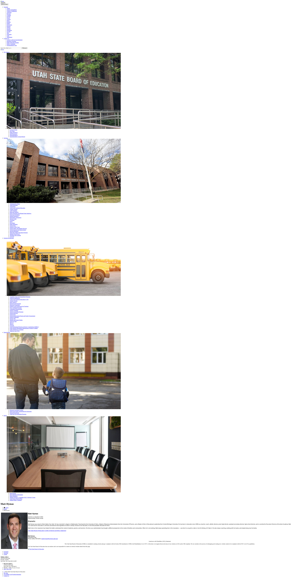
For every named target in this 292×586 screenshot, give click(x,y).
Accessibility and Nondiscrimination (12, 574)
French (8, 18)
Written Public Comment (16, 500)
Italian (8, 20)
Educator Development (15, 303)
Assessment (12, 206)
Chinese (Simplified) (12, 9)
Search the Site (4, 48)
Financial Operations (15, 214)
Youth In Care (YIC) (15, 331)
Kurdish (9, 22)
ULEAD (12, 236)
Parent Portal (7, 332)
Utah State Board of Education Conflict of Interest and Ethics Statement (47, 530)
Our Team (12, 131)
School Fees (13, 225)
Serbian (8, 27)
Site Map (6, 573)
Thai (8, 33)
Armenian (9, 12)
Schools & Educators (9, 238)
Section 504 (12, 318)
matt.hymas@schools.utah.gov (49, 538)
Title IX (11, 324)
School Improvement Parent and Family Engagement (22, 316)
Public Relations (14, 132)
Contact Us (6, 38)
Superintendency (14, 135)
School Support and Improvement (18, 230)
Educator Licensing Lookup (16, 410)
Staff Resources (13, 134)
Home (6, 507)
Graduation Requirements (16, 309)
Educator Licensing (11, 41)
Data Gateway (13, 302)
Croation (9, 15)
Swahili (8, 31)
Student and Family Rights (16, 320)
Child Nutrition (13, 210)
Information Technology (15, 217)
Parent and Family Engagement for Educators (21, 411)
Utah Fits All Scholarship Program (18, 414)
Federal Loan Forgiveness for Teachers (19, 306)
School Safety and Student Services (18, 228)
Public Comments (11, 44)
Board (5, 415)
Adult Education (14, 205)
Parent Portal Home (14, 412)
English (8, 16)
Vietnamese (9, 37)
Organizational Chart (12, 45)
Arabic (8, 8)
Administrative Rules (15, 204)
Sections (6, 138)
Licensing (12, 220)
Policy (11, 221)
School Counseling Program (16, 312)
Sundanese (9, 30)
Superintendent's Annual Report (17, 136)
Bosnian (9, 14)
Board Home (13, 493)
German (9, 19)
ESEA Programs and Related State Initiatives (20, 213)
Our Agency (7, 52)
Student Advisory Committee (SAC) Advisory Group (22, 497)
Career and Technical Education (17, 208)
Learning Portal (13, 129)
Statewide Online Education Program (19, 232)
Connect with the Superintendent (14, 40)
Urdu (8, 35)
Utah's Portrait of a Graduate (16, 329)
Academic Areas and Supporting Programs (20, 296)
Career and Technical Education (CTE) (19, 299)
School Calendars (14, 310)
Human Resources (14, 216)
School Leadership (14, 317)
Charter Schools (13, 209)
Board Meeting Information (16, 494)
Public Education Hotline (13, 42)
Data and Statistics (14, 212)
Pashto (8, 23)
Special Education (14, 231)
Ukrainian (9, 34)
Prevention (12, 223)
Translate (6, 7)
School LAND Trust (15, 227)
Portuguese (9, 24)
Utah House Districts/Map (16, 498)
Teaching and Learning (15, 235)
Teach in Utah (13, 321)
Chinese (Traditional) (12, 11)
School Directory (14, 313)
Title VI (11, 322)
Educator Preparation (15, 305)
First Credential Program (16, 307)
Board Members (13, 496)
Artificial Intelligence (15, 298)
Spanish (8, 29)
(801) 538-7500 (7, 569)
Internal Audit (13, 219)
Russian (8, 26)
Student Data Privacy (15, 234)
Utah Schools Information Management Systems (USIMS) (24, 328)
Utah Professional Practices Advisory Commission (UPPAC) (24, 327)
